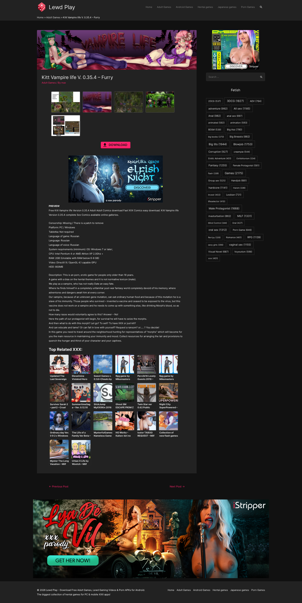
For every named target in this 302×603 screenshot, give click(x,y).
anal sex (234, 115)
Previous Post (58, 486)
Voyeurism (243, 251)
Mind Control (217, 223)
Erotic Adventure (219, 158)
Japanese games (227, 7)
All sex (242, 108)
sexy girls (215, 245)
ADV (256, 101)
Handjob (239, 180)
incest (214, 195)
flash (213, 173)
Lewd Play (62, 7)
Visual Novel (218, 251)
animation (238, 122)
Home (149, 7)
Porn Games (248, 7)
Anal (214, 115)
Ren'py (214, 237)
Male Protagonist (224, 208)
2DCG (214, 101)
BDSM (214, 129)
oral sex (218, 229)
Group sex (217, 180)
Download (118, 145)
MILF (244, 216)
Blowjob (242, 144)
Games (234, 173)
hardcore (218, 187)
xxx (213, 258)
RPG (254, 237)
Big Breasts (240, 136)
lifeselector (216, 201)
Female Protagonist (246, 165)
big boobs (216, 136)
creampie (242, 151)
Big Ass (234, 129)
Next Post (177, 486)
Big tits (218, 144)
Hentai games (205, 7)
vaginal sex (240, 244)
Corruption (218, 151)
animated (216, 122)
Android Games (184, 7)
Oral (237, 223)
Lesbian (233, 194)
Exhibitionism (246, 158)
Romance (234, 237)
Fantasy (218, 165)
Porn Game (242, 230)
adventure (218, 108)
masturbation (219, 216)
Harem (239, 188)
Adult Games (164, 7)
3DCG (235, 101)
